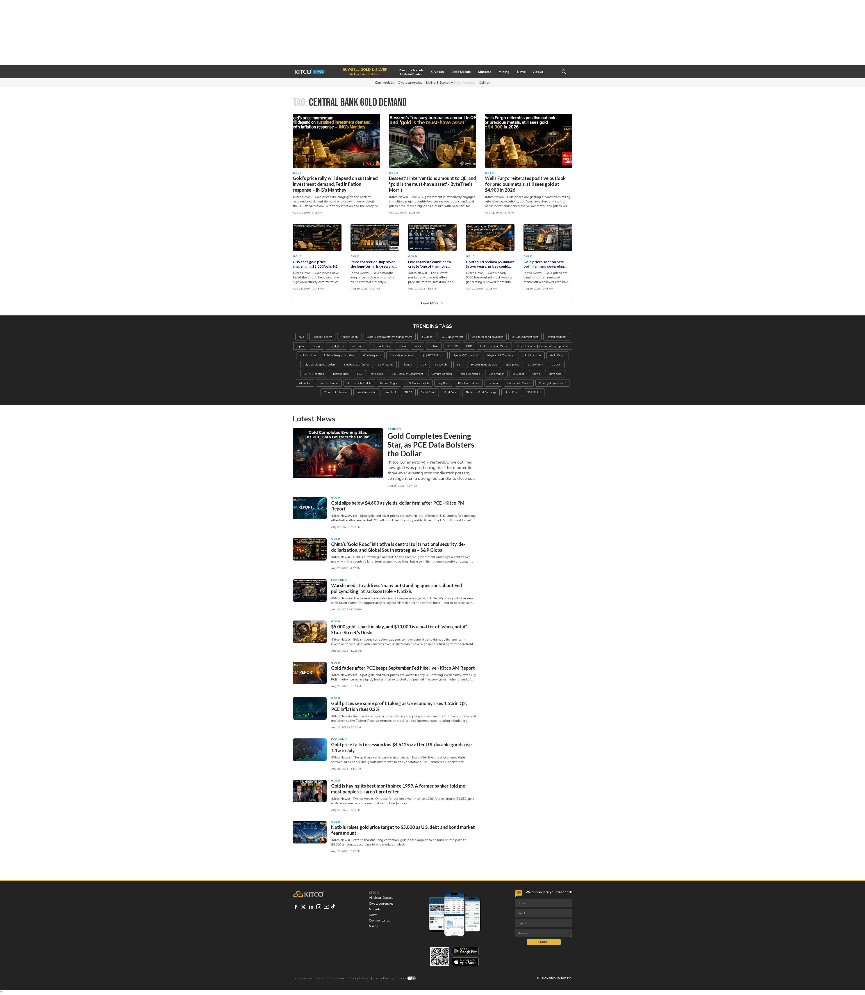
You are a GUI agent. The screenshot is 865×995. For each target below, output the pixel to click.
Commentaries (379, 920)
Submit (543, 942)
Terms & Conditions (330, 978)
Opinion (484, 82)
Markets (375, 909)
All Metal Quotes (381, 898)
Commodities (384, 82)
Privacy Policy (358, 978)
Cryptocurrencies (410, 82)
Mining (431, 82)
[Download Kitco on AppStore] (465, 961)
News (373, 915)
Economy (446, 82)
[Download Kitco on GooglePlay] (465, 951)
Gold (297, 173)
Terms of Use (302, 978)
